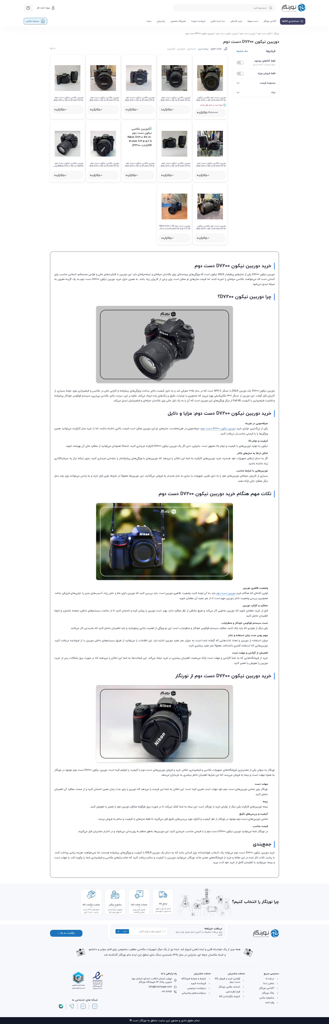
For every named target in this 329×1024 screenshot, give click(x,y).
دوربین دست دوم (247, 33)
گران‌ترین (171, 49)
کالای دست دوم (264, 33)
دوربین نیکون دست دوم (227, 33)
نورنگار (276, 33)
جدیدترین (191, 49)
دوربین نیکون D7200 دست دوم (218, 486)
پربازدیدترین (203, 49)
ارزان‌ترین (181, 49)
